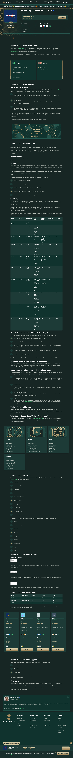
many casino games (38, 418)
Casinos (10, 6)
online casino (22, 48)
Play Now (62, 17)
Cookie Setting (50, 753)
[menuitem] (17, 2)
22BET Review (39, 619)
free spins (60, 89)
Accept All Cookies (63, 753)
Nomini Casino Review (24, 619)
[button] (50, 26)
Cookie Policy (13, 754)
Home (5, 6)
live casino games (14, 479)
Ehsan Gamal (21, 708)
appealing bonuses (14, 51)
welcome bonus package (36, 89)
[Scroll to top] (71, 743)
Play (66, 748)
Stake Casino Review (55, 619)
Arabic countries (28, 401)
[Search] (63, 2)
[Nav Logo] (8, 2)
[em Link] (68, 697)
